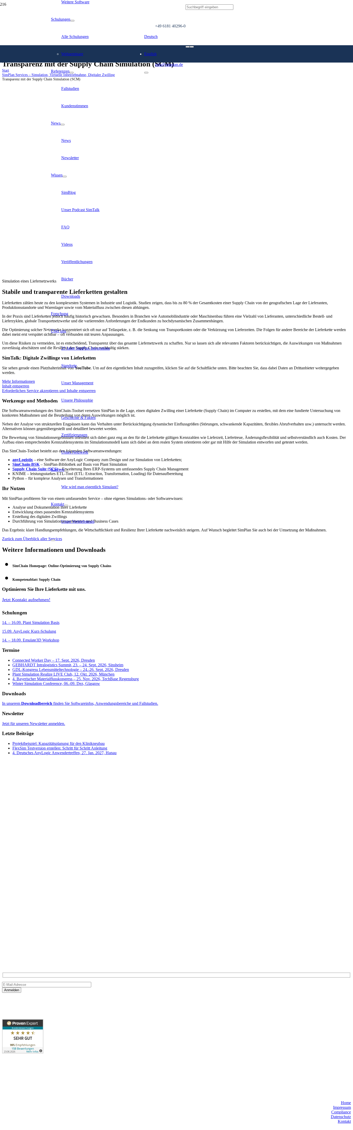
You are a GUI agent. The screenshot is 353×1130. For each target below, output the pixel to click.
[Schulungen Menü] (72, 20)
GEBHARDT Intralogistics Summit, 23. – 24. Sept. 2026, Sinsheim (67, 665)
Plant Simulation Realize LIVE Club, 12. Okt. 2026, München (63, 674)
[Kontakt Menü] (66, 505)
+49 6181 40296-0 (17, 930)
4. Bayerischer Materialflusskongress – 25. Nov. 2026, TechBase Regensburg (75, 679)
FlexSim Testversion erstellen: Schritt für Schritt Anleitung (59, 748)
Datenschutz (341, 1116)
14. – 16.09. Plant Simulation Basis (30, 622)
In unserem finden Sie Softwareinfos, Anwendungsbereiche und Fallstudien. (80, 703)
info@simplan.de (16, 939)
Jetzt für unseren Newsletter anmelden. (33, 723)
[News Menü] (62, 124)
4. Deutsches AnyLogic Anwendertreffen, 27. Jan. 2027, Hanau (64, 753)
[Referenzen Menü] (72, 72)
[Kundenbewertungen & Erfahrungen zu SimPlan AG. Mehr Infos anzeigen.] (22, 1052)
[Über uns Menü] (68, 332)
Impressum (342, 1107)
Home (346, 1103)
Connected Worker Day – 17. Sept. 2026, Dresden (53, 660)
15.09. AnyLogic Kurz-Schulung (29, 631)
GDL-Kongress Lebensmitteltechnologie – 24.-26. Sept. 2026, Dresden (70, 669)
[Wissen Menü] (65, 176)
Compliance (341, 1112)
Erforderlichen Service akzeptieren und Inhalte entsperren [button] (49, 390)
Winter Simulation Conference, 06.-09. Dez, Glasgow (56, 683)
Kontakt (344, 1121)
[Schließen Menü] (53, 540)
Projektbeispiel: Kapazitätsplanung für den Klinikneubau (58, 743)
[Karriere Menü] (66, 471)
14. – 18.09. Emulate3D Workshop (30, 640)
